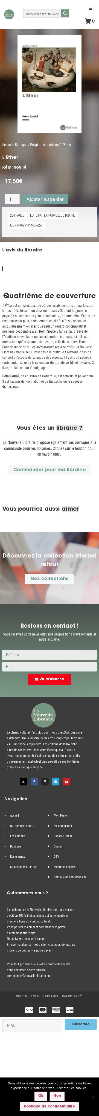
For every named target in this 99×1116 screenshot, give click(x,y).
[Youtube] (66, 781)
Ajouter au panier (45, 199)
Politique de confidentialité (49, 1106)
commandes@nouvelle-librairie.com (29, 976)
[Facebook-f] (34, 781)
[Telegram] (55, 781)
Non (57, 1096)
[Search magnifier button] (65, 13)
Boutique (21, 145)
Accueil (7, 145)
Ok (40, 1096)
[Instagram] (45, 781)
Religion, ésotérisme (44, 145)
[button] (91, 8)
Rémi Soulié (14, 168)
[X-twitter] (23, 781)
